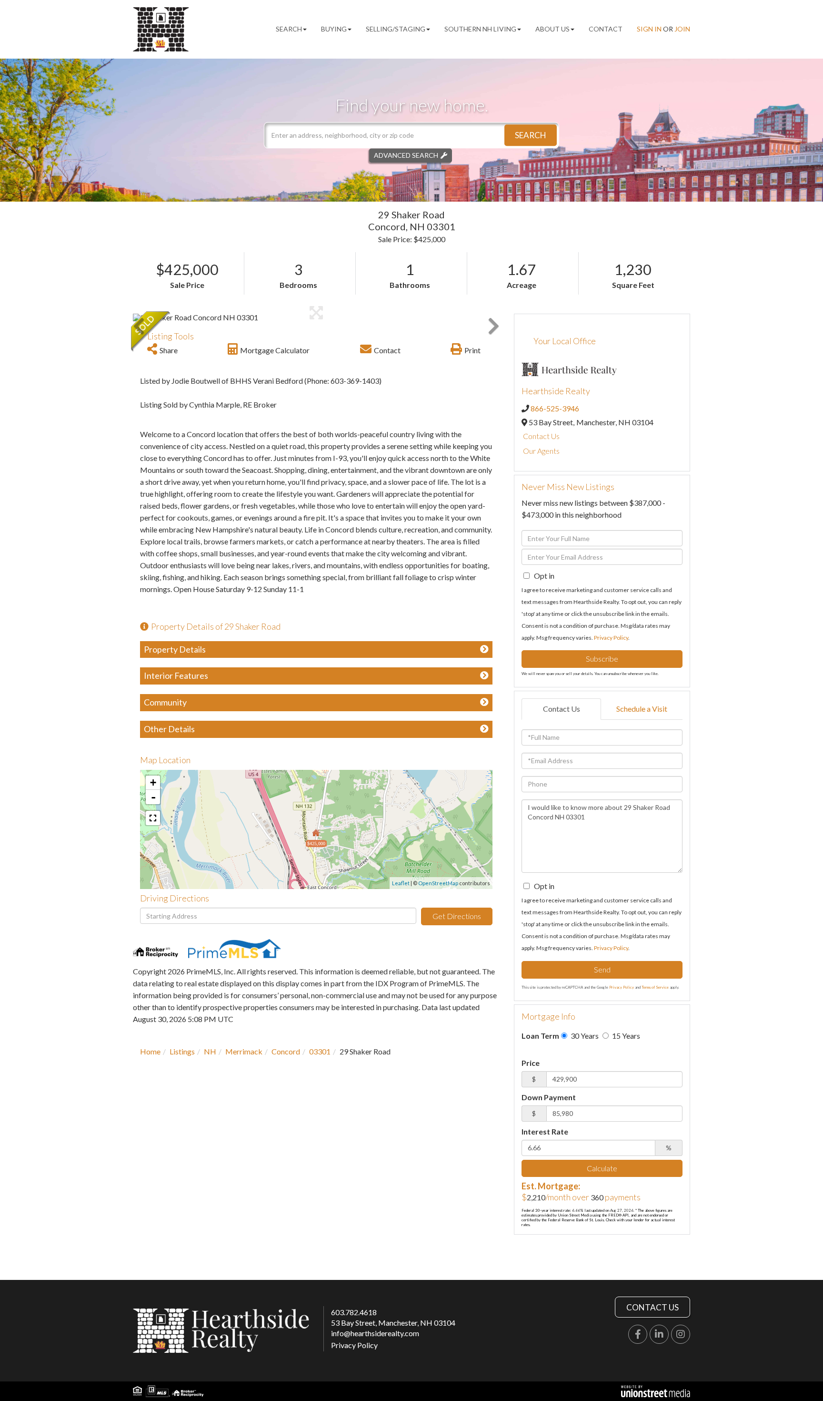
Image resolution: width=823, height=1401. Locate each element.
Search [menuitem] (289, 29)
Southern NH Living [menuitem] (480, 29)
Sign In (649, 29)
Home (150, 1051)
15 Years (625, 1035)
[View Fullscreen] (153, 818)
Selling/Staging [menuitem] (395, 29)
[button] (530, 135)
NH (210, 1051)
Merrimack (243, 1051)
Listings (182, 1051)
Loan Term (540, 1035)
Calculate (602, 1168)
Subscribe (602, 658)
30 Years (584, 1035)
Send (602, 969)
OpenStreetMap (438, 883)
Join (682, 29)
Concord (285, 1051)
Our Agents (541, 450)
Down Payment (549, 1097)
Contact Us (541, 435)
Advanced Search (406, 155)
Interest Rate (545, 1131)
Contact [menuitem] (605, 29)
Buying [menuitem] (334, 29)
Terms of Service (655, 987)
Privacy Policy (611, 637)
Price (531, 1062)
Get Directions (456, 915)
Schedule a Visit (641, 708)
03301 (320, 1051)
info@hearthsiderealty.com (375, 1333)
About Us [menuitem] (552, 29)
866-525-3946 (555, 408)
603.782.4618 (354, 1312)
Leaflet (401, 883)
